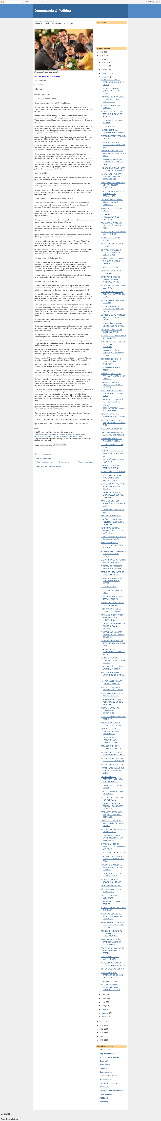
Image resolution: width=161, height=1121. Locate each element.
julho (104, 995)
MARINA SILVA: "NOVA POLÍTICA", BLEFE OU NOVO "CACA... (113, 660)
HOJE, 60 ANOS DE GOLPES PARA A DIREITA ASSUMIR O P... (113, 453)
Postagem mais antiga (84, 462)
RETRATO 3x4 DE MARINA (111, 886)
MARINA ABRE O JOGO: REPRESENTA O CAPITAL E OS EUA (113, 82)
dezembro (105, 62)
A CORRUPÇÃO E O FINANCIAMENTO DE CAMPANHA (110, 217)
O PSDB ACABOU (108, 126)
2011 (102, 1029)
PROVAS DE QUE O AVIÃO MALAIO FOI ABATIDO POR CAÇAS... (112, 858)
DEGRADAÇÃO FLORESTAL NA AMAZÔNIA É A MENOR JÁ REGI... (113, 225)
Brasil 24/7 (104, 1061)
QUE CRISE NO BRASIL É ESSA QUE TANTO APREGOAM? (111, 361)
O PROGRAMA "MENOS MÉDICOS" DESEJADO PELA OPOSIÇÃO (113, 846)
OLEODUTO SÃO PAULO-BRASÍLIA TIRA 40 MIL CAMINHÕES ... (110, 731)
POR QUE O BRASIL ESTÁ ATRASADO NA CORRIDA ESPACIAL (111, 867)
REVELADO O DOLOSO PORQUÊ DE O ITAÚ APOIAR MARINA (113, 503)
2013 (102, 1022)
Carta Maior (104, 1068)
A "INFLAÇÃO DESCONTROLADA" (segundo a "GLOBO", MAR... (113, 408)
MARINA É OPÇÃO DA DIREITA (113, 472)
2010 (102, 1033)
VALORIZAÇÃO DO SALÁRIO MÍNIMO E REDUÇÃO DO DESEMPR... (112, 202)
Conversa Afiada (106, 1072)
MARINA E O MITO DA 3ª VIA (112, 764)
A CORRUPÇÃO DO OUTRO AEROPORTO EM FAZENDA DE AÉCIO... (112, 634)
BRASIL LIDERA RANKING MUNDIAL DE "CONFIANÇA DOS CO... (112, 675)
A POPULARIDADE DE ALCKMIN (113, 853)
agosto (104, 77)
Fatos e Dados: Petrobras (109, 1076)
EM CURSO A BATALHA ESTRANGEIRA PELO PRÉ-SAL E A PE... (112, 308)
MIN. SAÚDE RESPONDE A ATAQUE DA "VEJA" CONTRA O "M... (113, 422)
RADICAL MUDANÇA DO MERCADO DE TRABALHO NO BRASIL (112, 384)
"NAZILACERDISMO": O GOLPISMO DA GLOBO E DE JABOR (113, 651)
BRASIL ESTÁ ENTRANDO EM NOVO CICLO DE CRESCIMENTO (112, 193)
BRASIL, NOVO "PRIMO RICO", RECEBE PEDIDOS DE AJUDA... (113, 486)
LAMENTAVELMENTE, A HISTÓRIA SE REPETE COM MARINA (113, 144)
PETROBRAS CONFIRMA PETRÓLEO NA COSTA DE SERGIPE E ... (112, 530)
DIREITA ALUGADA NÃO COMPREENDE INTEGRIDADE (110, 710)
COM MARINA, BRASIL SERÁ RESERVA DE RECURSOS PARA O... (112, 162)
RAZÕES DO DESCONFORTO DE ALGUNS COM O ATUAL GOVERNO (112, 925)
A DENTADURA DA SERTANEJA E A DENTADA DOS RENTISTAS (113, 344)
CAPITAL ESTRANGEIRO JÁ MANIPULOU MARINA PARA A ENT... (113, 153)
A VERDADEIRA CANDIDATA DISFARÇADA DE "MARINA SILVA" (112, 393)
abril (103, 1006)
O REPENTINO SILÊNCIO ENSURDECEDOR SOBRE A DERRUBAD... (112, 495)
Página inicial (64, 462)
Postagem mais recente (43, 462)
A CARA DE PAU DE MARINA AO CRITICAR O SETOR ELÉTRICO (113, 553)
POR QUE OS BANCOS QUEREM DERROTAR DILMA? (110, 90)
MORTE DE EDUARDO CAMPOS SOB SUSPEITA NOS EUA (112, 545)
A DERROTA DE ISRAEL (110, 267)
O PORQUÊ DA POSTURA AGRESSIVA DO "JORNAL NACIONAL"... (112, 702)
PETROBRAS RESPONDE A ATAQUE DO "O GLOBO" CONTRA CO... (111, 814)
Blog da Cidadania (107, 1054)
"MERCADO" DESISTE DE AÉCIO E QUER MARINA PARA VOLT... (111, 916)
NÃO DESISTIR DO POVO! (111, 516)
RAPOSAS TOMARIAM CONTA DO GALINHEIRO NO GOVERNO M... (113, 99)
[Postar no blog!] (57, 444)
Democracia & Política (52, 11)
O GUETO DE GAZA (108, 587)
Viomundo (104, 1102)
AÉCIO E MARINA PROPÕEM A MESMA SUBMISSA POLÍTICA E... (113, 185)
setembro (105, 73)
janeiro (104, 1017)
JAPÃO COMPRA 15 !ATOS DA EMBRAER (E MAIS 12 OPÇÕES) (113, 261)
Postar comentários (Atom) (51, 466)
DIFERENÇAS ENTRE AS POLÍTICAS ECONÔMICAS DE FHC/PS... (112, 806)
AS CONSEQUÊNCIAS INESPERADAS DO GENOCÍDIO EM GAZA (110, 987)
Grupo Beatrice (105, 1079)
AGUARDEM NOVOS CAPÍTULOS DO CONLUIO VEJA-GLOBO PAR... (112, 975)
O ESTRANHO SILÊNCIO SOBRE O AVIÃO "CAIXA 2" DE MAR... (112, 353)
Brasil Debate (105, 1065)
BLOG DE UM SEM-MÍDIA (109, 1057)
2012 (102, 1025)
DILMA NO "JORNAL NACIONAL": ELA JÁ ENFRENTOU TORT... (110, 740)
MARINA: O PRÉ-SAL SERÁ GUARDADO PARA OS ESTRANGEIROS (111, 176)
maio (104, 1002)
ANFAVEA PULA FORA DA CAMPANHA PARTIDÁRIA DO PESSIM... (113, 376)
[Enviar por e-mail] (55, 444)
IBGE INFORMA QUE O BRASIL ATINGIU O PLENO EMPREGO (113, 626)
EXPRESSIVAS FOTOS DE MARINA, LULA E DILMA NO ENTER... (112, 823)
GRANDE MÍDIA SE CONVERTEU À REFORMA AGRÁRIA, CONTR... (112, 779)
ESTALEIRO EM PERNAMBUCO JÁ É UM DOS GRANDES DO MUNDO (113, 317)
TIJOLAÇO (104, 1098)
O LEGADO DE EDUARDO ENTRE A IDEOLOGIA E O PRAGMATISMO (112, 838)
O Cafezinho (104, 1087)
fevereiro (105, 1013)
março (104, 1009)
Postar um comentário (42, 458)
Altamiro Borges (106, 1050)
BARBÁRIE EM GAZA (109, 981)
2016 (102, 52)
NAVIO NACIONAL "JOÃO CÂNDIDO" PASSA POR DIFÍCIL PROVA (111, 942)
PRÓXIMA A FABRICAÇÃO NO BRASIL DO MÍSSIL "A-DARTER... (112, 950)
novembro (105, 66)
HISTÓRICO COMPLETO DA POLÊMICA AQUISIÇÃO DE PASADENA (112, 522)
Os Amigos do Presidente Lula (112, 1091)
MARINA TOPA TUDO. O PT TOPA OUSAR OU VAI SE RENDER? (111, 114)
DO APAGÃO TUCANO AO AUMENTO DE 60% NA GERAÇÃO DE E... (111, 252)
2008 (102, 1040)
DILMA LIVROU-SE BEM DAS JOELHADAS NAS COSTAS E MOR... (113, 643)
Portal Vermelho (106, 1094)
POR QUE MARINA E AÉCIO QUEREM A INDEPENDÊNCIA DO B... (113, 294)
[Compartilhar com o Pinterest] (65, 444)
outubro (105, 70)
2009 (102, 1036)
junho (104, 998)
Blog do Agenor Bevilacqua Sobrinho (69, 436)
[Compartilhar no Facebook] (62, 444)
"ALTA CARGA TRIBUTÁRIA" (112, 429)
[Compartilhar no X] (60, 444)
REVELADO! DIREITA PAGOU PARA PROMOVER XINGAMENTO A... (112, 617)
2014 (102, 59)
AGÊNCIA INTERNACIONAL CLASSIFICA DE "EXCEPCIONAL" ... (111, 933)
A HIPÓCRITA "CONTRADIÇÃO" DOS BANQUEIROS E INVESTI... (113, 580)
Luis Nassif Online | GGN (109, 1083)
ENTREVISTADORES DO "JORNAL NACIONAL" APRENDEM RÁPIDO (110, 279)
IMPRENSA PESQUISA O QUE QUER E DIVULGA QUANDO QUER (112, 770)
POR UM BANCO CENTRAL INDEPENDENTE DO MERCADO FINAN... (111, 477)
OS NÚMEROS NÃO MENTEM (112, 969)
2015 (102, 56)
